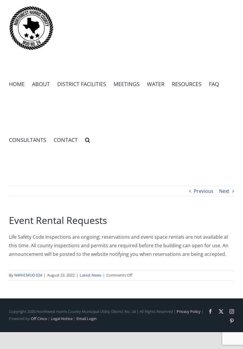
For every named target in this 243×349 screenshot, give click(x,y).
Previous (203, 191)
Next (224, 191)
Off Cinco (39, 318)
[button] (87, 140)
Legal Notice (62, 318)
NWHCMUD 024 (28, 275)
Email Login (86, 318)
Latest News (90, 275)
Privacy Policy (189, 311)
